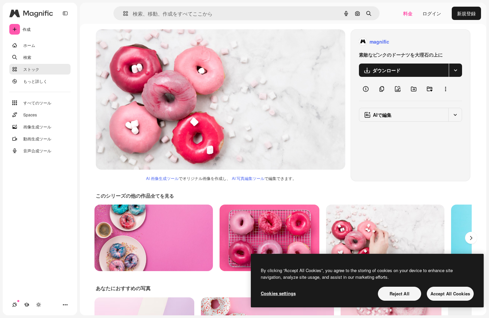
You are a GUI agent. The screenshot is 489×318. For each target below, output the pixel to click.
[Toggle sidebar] (65, 13)
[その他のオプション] (445, 88)
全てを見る (162, 195)
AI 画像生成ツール (162, 178)
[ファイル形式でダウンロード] (455, 70)
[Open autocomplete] (123, 13)
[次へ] (471, 238)
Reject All (399, 293)
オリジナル (141, 41)
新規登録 (466, 13)
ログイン (431, 13)
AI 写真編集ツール (248, 178)
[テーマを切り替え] (38, 304)
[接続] (14, 304)
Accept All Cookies (450, 293)
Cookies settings (278, 293)
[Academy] (26, 304)
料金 (407, 13)
